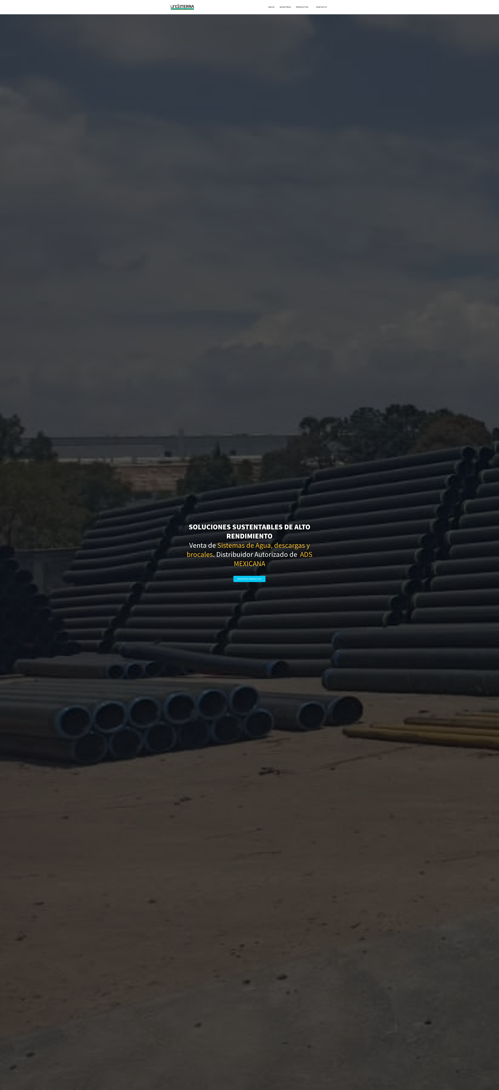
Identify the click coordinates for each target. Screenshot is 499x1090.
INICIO (271, 7)
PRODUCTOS (302, 7)
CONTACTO (321, 7)
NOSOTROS (285, 7)
